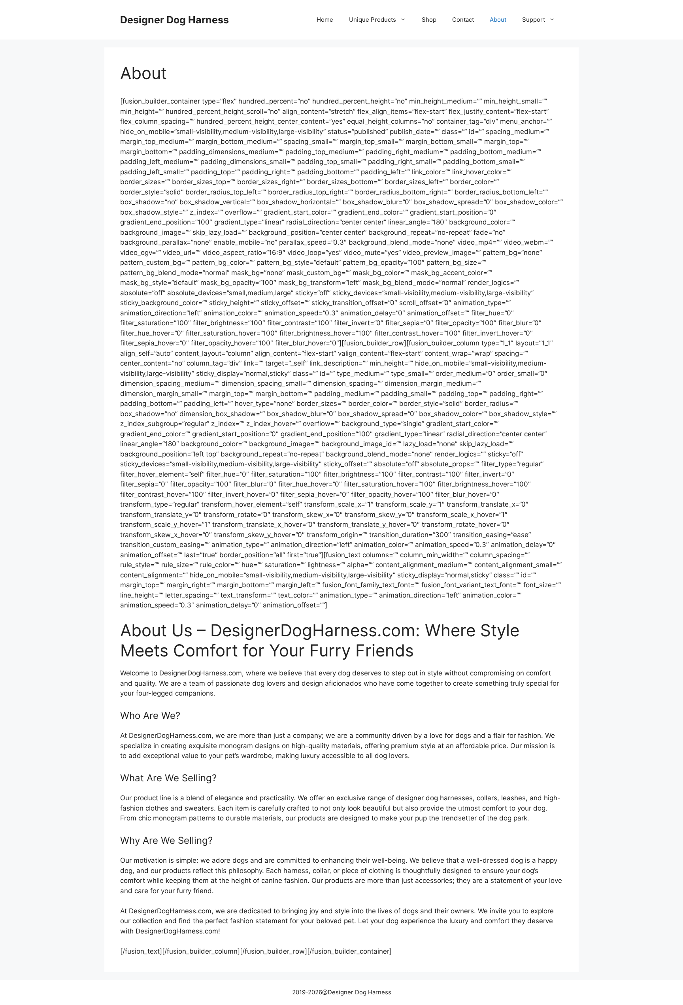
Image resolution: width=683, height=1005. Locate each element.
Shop (429, 19)
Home (325, 19)
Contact (463, 19)
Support (533, 19)
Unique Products (372, 19)
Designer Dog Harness (174, 20)
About (498, 19)
